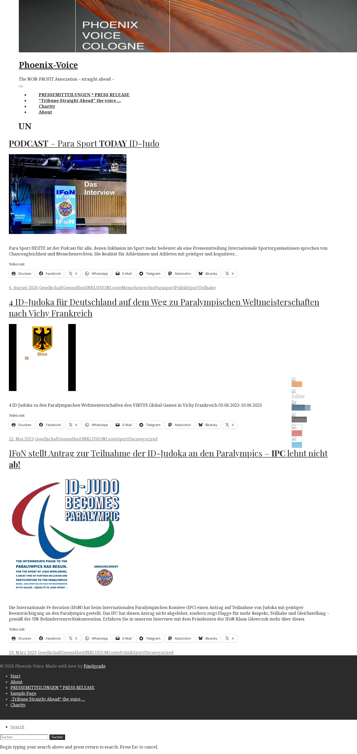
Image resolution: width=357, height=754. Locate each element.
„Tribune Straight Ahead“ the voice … (47, 699)
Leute (115, 288)
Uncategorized (143, 439)
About (45, 112)
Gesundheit (74, 288)
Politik (181, 288)
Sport (193, 288)
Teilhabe (207, 288)
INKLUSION (98, 288)
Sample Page (23, 693)
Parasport (165, 288)
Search (17, 727)
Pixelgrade (95, 666)
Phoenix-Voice (48, 64)
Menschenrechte (138, 288)
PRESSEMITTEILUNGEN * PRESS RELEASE (84, 95)
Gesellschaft (51, 288)
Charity (47, 106)
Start (15, 676)
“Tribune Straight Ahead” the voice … (80, 100)
